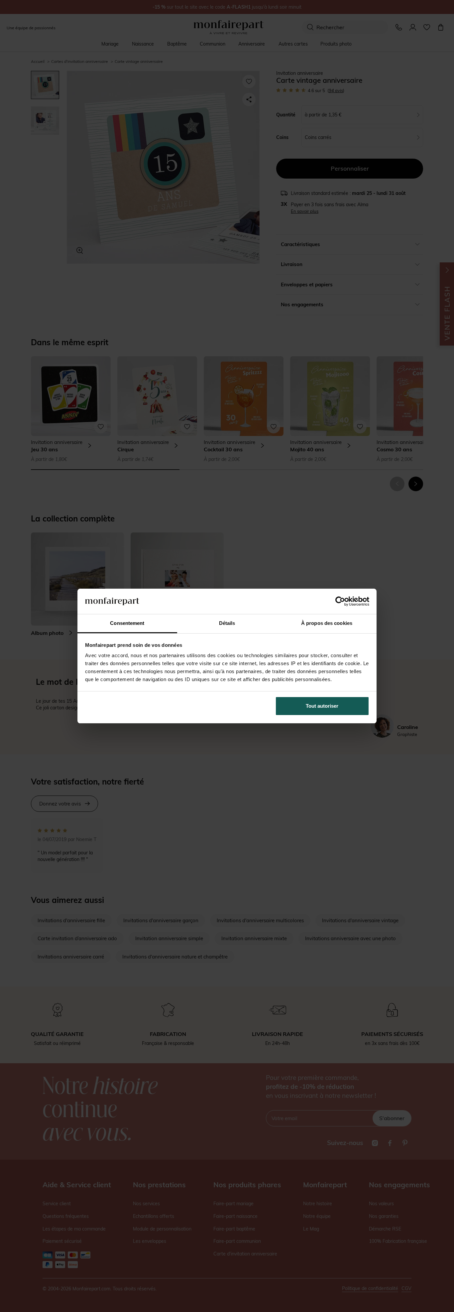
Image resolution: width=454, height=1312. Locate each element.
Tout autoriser (322, 706)
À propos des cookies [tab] (326, 623)
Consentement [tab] (127, 623)
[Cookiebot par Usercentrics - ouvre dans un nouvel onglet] (340, 601)
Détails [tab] (227, 623)
